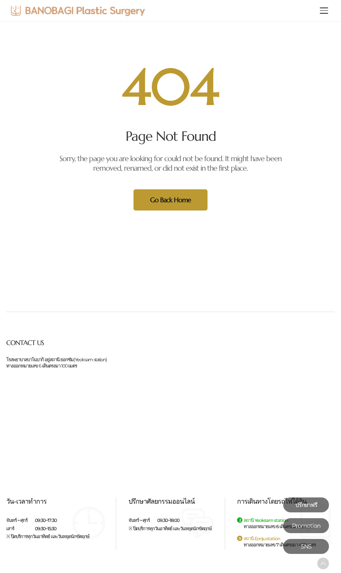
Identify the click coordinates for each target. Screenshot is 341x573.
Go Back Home (170, 200)
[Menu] (324, 11)
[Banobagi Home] (78, 10)
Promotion (306, 525)
